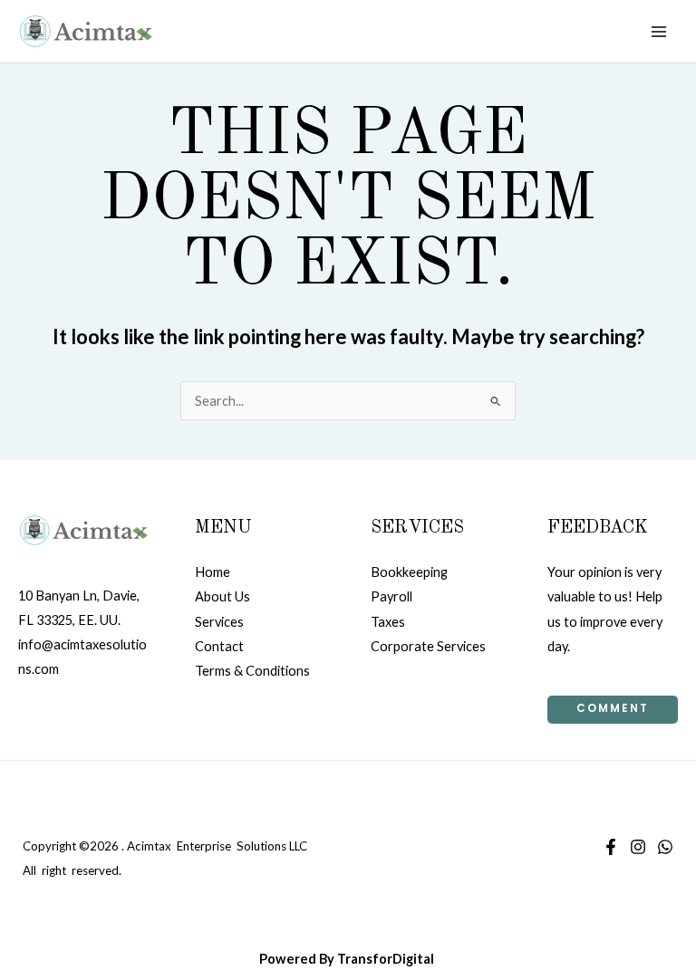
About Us (222, 596)
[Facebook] (611, 847)
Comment (612, 708)
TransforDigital (385, 958)
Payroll (391, 596)
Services (219, 621)
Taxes (388, 621)
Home (212, 572)
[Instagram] (638, 847)
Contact (219, 646)
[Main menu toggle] (659, 32)
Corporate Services (428, 646)
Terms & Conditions (252, 670)
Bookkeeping (409, 572)
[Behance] (665, 847)
